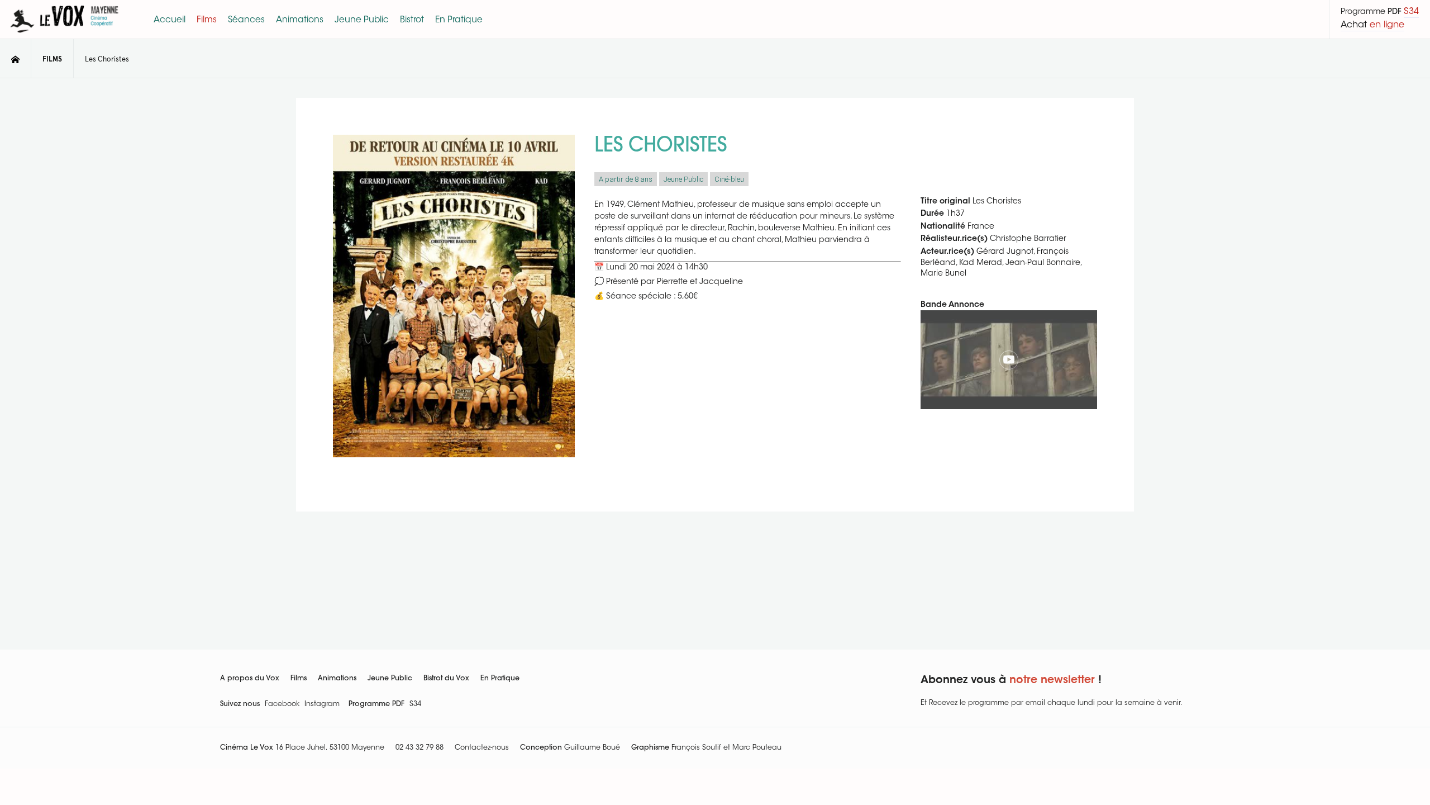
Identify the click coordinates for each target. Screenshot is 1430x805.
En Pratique (499, 678)
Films (298, 678)
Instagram (322, 704)
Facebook (282, 704)
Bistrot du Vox (446, 678)
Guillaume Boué (592, 748)
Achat (1372, 25)
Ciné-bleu (729, 179)
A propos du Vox (249, 678)
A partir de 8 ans (625, 179)
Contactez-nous (482, 748)
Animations (337, 678)
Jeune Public (683, 179)
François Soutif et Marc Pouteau (726, 748)
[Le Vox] (64, 35)
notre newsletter (1052, 680)
